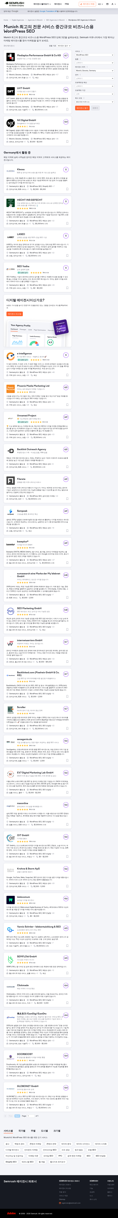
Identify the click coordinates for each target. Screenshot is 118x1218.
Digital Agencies (18, 20)
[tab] (8, 1131)
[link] (58, 4)
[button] (100, 4)
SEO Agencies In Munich (55, 20)
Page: (24, 1116)
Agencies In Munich (35, 20)
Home (6, 20)
